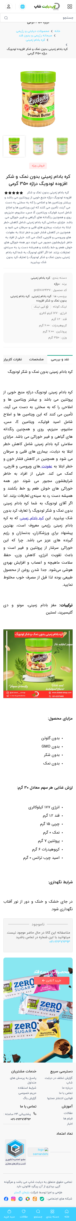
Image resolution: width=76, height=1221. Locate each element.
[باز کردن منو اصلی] (70, 6)
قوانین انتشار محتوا (60, 1098)
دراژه (57, 284)
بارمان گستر (22, 1192)
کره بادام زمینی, (41, 296)
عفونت (46, 466)
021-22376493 (59, 942)
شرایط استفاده (27, 1088)
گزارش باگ (29, 1098)
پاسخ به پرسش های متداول (23, 1080)
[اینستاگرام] (13, 1198)
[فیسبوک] (6, 1198)
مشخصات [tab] (36, 359)
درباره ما (67, 1088)
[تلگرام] (20, 1198)
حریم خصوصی (27, 1093)
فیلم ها (68, 1119)
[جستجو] (6, 17)
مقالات (68, 1113)
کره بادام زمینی (40, 278)
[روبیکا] (28, 1198)
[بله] (42, 1198)
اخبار (70, 1124)
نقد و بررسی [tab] (60, 359)
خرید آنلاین (53, 981)
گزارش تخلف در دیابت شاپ (59, 1080)
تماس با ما (66, 1093)
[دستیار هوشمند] (22, 6)
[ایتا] (35, 1198)
